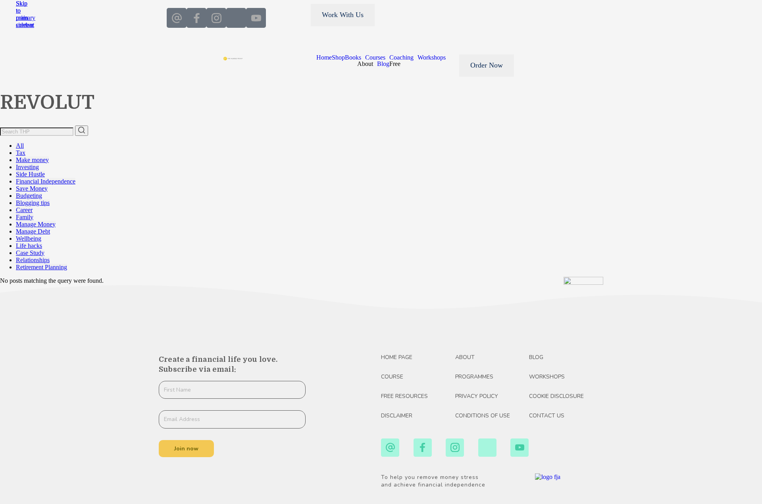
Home (324, 57)
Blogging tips (33, 202)
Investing (27, 167)
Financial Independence (45, 181)
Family (24, 217)
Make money (32, 159)
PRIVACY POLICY (476, 396)
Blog (383, 64)
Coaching (401, 57)
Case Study (30, 252)
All (20, 145)
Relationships (33, 260)
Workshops (432, 57)
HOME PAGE (396, 357)
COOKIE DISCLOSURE (556, 396)
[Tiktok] (236, 18)
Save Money (32, 188)
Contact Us (546, 416)
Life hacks (29, 245)
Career (24, 210)
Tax (20, 152)
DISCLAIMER (396, 416)
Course (392, 377)
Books (353, 57)
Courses (375, 57)
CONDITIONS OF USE (482, 416)
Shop (338, 57)
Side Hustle (30, 174)
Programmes (474, 377)
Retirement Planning (41, 267)
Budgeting (29, 195)
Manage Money (36, 224)
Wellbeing (28, 238)
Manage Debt (33, 231)
